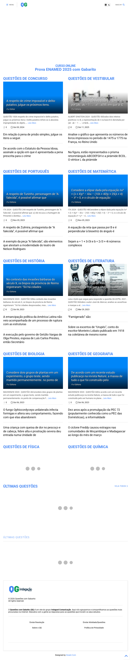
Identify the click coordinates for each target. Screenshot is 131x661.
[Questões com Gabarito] (23, 5)
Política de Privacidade (94, 628)
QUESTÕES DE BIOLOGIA (23, 354)
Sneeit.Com (71, 655)
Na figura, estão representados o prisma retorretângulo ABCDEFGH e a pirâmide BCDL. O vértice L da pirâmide (97, 155)
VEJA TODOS (120, 486)
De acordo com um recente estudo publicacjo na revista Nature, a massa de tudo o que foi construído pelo (97, 376)
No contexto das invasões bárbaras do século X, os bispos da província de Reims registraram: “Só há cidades (32, 283)
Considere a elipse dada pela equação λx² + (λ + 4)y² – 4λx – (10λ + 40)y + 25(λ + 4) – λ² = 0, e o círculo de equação (97, 193)
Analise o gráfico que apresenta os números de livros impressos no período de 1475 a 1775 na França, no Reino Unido (98, 138)
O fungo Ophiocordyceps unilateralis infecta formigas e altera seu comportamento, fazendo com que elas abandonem (33, 413)
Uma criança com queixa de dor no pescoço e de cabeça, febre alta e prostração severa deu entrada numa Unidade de (32, 431)
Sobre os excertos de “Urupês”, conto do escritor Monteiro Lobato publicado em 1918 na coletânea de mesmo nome (96, 330)
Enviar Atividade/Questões (94, 622)
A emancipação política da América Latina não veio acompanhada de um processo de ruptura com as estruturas (32, 320)
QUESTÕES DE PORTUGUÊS (26, 171)
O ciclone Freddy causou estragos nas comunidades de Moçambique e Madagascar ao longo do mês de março (96, 431)
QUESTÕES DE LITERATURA (91, 261)
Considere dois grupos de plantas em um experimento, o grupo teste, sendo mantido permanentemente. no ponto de (32, 376)
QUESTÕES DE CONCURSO (25, 78)
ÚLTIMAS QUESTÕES (20, 486)
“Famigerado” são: (79, 316)
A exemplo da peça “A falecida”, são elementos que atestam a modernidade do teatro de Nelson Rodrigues (32, 245)
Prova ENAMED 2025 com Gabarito (65, 69)
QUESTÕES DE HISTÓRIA (24, 261)
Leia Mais (32, 123)
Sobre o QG (37, 628)
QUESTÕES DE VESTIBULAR (91, 78)
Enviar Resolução (37, 622)
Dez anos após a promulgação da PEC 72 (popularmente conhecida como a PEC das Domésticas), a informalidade (95, 413)
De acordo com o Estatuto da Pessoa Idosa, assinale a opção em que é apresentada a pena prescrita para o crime (33, 152)
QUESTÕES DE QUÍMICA (88, 447)
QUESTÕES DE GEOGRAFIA (90, 354)
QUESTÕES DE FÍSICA (21, 447)
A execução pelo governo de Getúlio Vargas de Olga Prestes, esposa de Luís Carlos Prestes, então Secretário (32, 338)
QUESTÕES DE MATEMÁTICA (92, 171)
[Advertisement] (65, 36)
